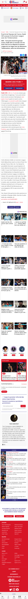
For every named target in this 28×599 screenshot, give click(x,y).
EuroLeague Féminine (19, 555)
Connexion (24, 384)
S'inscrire (23, 406)
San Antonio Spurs (6, 539)
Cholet (3, 546)
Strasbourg (17, 548)
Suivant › (18, 207)
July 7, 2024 (19, 202)
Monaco (3, 540)
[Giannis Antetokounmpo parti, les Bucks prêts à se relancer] (3, 487)
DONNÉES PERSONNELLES (14, 577)
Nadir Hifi (16, 534)
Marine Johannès (18, 532)
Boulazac (16, 542)
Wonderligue (17, 557)
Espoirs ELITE (17, 560)
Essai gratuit (19, 88)
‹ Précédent (11, 207)
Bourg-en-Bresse (18, 539)
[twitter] (10, 589)
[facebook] (17, 589)
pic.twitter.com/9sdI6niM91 (9, 199)
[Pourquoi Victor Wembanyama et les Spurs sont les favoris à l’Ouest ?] (9, 367)
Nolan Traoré (4, 534)
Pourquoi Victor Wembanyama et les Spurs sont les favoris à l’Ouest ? (9, 377)
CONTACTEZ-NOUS (14, 586)
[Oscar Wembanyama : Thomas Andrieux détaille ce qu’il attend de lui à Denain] (3, 482)
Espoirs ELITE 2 (18, 562)
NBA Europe (9, 466)
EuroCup (3, 560)
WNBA (8, 476)
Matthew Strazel (18, 528)
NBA (23, 8)
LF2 (15, 558)
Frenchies (19, 5)
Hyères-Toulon (18, 544)
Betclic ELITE (6, 8)
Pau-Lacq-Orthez (18, 540)
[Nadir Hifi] (5, 349)
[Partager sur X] (23, 55)
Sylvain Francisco (18, 530)
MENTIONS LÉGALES (14, 584)
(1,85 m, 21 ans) (9, 93)
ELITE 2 (8, 481)
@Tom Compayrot (7, 51)
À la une (3, 5)
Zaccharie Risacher (6, 528)
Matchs (14, 5)
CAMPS (14, 571)
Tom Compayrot (14, 424)
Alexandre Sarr (5, 530)
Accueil (3, 32)
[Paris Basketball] (14, 349)
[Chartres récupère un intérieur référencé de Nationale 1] (3, 492)
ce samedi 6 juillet (13, 101)
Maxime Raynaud (5, 526)
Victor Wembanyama (6, 524)
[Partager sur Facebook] (21, 55)
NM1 (8, 490)
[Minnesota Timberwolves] (22, 349)
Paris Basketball (5, 544)
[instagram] (14, 589)
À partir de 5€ (9, 88)
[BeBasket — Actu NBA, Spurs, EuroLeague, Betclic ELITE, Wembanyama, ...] (14, 2)
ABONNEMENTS (14, 574)
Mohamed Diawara (19, 524)
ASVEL (3, 548)
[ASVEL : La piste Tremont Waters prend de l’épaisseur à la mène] (3, 472)
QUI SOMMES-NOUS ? (14, 569)
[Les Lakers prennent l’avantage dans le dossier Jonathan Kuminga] (3, 496)
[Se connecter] (26, 2)
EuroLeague (16, 8)
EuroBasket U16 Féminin (12, 452)
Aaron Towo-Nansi (19, 526)
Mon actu (8, 5)
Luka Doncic (4, 532)
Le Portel (16, 546)
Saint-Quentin (5, 542)
